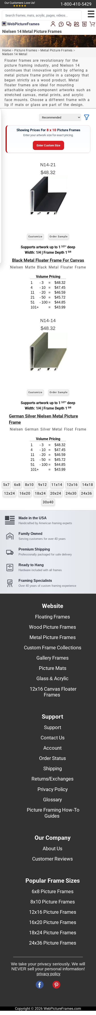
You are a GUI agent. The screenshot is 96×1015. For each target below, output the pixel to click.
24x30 (71, 493)
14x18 (87, 485)
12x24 (9, 493)
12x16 (72, 485)
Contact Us (53, 738)
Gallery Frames (52, 658)
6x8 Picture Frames (52, 891)
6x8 (17, 485)
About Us (52, 848)
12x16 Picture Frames (52, 912)
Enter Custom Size (48, 145)
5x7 (6, 485)
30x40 (48, 502)
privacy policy (49, 974)
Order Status (52, 758)
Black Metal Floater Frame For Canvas (48, 260)
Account (52, 748)
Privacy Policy (53, 789)
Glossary (52, 799)
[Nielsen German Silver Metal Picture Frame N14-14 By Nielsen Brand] (48, 370)
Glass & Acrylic (52, 678)
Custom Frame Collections (52, 647)
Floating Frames (52, 617)
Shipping (52, 768)
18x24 (40, 493)
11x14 (56, 485)
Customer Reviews (52, 859)
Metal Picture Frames (56, 50)
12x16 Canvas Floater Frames (53, 692)
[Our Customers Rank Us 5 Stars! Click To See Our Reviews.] (19, 5)
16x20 (24, 493)
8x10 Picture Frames (52, 902)
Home (6, 50)
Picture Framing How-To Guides (53, 813)
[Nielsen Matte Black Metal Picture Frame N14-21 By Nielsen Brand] (48, 214)
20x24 (55, 493)
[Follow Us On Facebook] (40, 985)
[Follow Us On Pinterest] (56, 985)
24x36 (86, 493)
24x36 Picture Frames (52, 943)
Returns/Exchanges (52, 779)
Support (52, 727)
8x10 (29, 485)
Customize (35, 236)
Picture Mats (52, 668)
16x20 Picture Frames (52, 922)
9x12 (42, 485)
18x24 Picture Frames (52, 932)
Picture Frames (25, 50)
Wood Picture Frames (52, 627)
